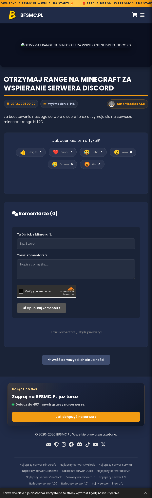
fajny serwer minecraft (107, 484)
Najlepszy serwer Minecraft (38, 465)
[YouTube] (95, 444)
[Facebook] (71, 444)
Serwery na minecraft (80, 477)
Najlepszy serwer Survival (115, 465)
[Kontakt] (48, 444)
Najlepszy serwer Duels (77, 471)
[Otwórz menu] (142, 15)
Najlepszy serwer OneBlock (44, 477)
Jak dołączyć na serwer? (76, 416)
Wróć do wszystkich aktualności (77, 360)
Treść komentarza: (32, 255)
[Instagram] (64, 444)
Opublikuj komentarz (43, 308)
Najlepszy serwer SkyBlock (77, 465)
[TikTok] (88, 444)
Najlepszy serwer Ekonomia (40, 471)
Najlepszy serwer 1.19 (112, 477)
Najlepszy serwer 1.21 (74, 484)
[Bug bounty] (56, 444)
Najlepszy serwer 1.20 (43, 484)
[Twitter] (103, 444)
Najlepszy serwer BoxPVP (113, 471)
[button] (31, 152)
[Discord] (80, 444)
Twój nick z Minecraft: (34, 234)
